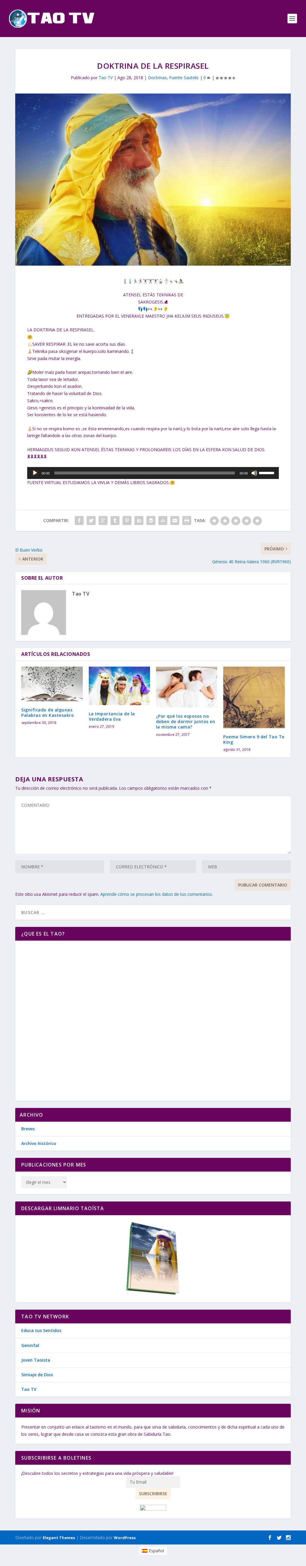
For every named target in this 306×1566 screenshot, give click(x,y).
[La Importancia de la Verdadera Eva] (119, 686)
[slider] (267, 472)
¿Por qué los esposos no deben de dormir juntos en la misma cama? (185, 721)
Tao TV (106, 77)
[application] (153, 473)
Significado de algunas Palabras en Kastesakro (47, 712)
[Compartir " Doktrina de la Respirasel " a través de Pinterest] (127, 520)
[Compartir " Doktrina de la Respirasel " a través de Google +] (103, 520)
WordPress (125, 1537)
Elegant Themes (59, 1537)
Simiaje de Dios (37, 1374)
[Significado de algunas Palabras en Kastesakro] (51, 684)
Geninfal (30, 1345)
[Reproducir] (35, 473)
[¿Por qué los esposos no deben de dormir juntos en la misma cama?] (186, 687)
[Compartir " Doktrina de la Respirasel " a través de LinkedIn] (139, 520)
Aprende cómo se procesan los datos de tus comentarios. (156, 894)
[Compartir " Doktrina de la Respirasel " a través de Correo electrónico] (175, 520)
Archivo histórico (38, 1143)
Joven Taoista (35, 1360)
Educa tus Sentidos (41, 1330)
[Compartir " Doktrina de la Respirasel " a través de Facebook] (79, 520)
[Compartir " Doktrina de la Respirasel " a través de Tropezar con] (163, 520)
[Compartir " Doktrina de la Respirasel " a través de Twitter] (91, 520)
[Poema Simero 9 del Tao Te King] (253, 697)
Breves (28, 1129)
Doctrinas (157, 77)
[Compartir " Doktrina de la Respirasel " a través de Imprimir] (187, 520)
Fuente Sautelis (184, 77)
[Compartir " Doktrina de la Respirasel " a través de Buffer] (151, 520)
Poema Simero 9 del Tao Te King (253, 739)
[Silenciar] (254, 473)
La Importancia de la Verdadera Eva (112, 716)
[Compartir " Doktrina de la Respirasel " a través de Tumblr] (115, 520)
